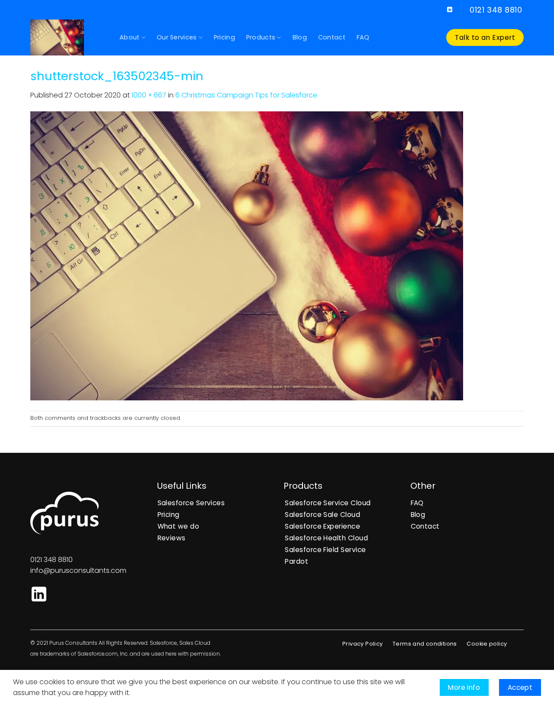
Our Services (176, 37)
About (129, 37)
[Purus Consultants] (68, 37)
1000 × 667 (149, 95)
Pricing (224, 37)
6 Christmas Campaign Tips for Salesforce (246, 95)
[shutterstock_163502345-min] (246, 255)
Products (260, 37)
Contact (331, 37)
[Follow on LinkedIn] (449, 10)
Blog (300, 37)
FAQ (363, 37)
